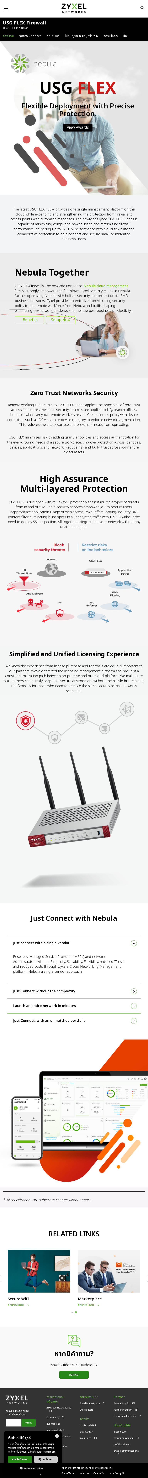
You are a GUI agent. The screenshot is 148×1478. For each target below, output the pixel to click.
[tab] (73, 943)
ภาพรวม (8, 36)
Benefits (30, 320)
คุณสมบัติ (53, 36)
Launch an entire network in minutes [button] (44, 1006)
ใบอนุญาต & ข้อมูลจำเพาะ (81, 36)
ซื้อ (125, 36)
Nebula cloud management (106, 286)
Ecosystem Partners (125, 1416)
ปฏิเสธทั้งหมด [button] (45, 1459)
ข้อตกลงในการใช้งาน (63, 1473)
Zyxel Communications (126, 1451)
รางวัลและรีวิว (86, 1432)
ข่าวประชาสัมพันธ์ (88, 1425)
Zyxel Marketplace (90, 1403)
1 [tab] (72, 1312)
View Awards (78, 127)
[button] (33, 1468)
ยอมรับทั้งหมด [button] (20, 1459)
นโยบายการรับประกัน (55, 1430)
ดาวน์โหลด (111, 36)
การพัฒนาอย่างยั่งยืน (124, 1438)
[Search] (142, 8)
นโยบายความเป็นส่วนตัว (92, 1473)
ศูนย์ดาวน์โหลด (53, 1424)
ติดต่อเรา (74, 1375)
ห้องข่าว (84, 1419)
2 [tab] (76, 1312)
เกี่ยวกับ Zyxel (120, 1432)
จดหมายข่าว (85, 1438)
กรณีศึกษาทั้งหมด (122, 1444)
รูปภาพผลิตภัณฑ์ (30, 36)
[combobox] (57, 1436)
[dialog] (33, 1452)
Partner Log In (121, 1403)
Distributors (86, 1410)
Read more (49, 1452)
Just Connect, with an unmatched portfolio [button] (49, 1020)
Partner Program (123, 1410)
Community (52, 1417)
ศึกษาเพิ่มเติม (16, 1305)
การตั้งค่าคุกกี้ (117, 1473)
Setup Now (60, 320)
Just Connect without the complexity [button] (44, 991)
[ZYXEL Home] (74, 8)
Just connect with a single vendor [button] (41, 943)
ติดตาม (28, 1423)
